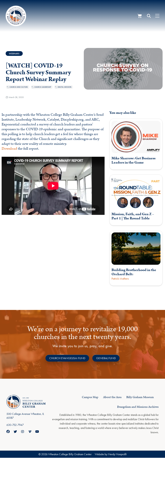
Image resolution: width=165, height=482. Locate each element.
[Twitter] (15, 431)
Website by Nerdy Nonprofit (110, 454)
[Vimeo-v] (29, 431)
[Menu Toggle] (157, 16)
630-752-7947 (15, 425)
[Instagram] (22, 431)
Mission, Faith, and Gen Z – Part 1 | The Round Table (133, 216)
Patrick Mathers (120, 278)
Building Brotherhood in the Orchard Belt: (134, 272)
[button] (149, 16)
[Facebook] (8, 431)
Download (9, 148)
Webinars (14, 53)
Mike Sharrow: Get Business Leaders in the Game (133, 160)
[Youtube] (37, 431)
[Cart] (139, 16)
